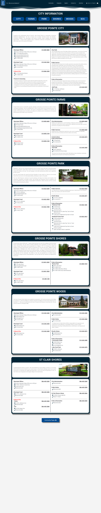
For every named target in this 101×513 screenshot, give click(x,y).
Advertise (81, 3)
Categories (59, 3)
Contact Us (73, 3)
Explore (66, 3)
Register (94, 3)
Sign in (89, 3)
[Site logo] (3, 3)
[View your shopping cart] (97, 3)
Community (51, 3)
